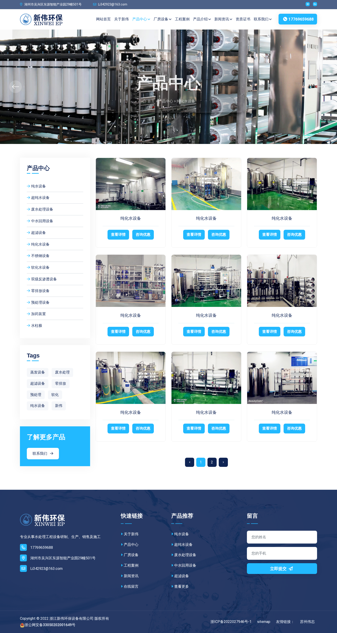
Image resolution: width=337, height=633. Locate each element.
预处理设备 (40, 302)
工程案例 (182, 19)
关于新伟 (121, 19)
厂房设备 (161, 19)
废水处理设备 (42, 209)
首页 (151, 98)
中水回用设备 (42, 221)
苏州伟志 (307, 621)
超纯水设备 (40, 197)
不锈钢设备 (40, 256)
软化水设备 (40, 267)
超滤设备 (38, 232)
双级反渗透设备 (44, 279)
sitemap (263, 621)
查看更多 (181, 586)
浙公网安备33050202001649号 (50, 625)
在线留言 (131, 586)
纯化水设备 (186, 98)
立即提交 (278, 568)
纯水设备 (38, 186)
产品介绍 (200, 19)
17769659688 (301, 19)
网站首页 (103, 19)
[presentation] (15, 86)
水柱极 (36, 325)
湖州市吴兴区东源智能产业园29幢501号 (53, 4)
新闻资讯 (221, 19)
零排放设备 (40, 291)
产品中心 (139, 19)
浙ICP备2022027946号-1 (230, 621)
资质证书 (243, 19)
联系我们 (261, 19)
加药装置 (38, 314)
